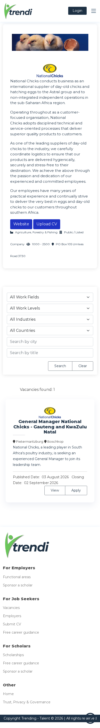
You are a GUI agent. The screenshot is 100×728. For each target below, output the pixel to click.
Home (8, 694)
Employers (12, 616)
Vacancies (11, 607)
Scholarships (13, 655)
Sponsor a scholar (18, 585)
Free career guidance (21, 632)
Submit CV (12, 624)
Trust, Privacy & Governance (26, 702)
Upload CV (46, 224)
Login (77, 10)
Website (21, 224)
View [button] (55, 490)
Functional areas (17, 577)
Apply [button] (76, 490)
